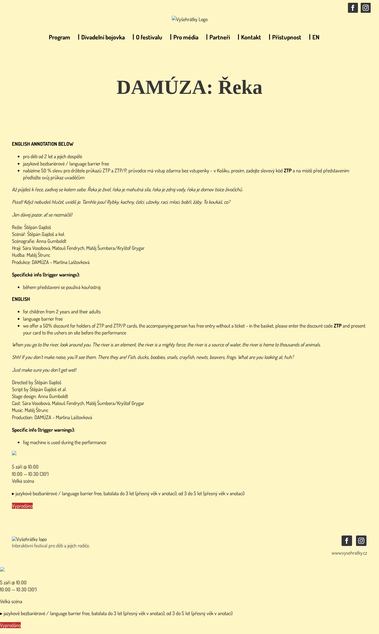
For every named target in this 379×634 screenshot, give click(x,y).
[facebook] (347, 541)
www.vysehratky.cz (349, 553)
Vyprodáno (22, 506)
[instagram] (361, 541)
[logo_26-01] (29, 539)
